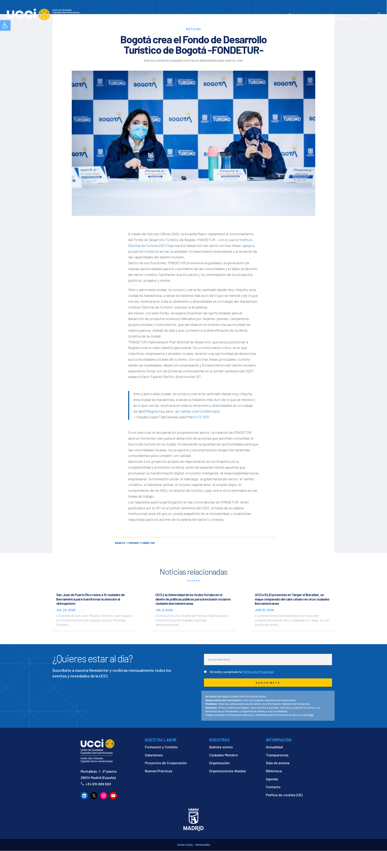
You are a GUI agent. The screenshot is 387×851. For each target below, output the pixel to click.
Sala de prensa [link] (277, 763)
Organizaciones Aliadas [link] (227, 771)
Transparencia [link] (277, 755)
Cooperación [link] (232, 19)
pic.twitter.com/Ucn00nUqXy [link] (197, 411)
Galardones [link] (154, 755)
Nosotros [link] (206, 19)
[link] (5, 25)
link (311, 714)
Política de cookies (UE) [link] (284, 795)
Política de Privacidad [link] (258, 672)
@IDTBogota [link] (148, 411)
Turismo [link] (133, 543)
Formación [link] (258, 19)
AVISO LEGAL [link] (185, 844)
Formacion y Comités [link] (161, 747)
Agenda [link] (272, 779)
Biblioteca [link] (274, 771)
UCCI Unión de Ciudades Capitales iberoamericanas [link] (187, 60)
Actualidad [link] (341, 19)
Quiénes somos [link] (221, 747)
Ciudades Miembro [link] (223, 755)
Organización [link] (219, 763)
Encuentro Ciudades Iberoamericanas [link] (308, 17)
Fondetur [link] (148, 543)
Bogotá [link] (120, 543)
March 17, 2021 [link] (198, 417)
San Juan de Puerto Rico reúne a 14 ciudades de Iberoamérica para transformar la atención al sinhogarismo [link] (90, 599)
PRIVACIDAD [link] (202, 844)
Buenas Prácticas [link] (158, 771)
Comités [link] (277, 19)
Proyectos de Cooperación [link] (166, 763)
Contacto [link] (365, 19)
